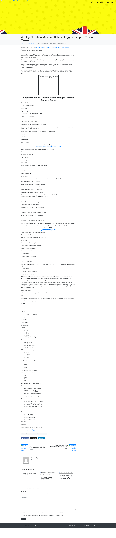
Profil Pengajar (109, 2)
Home (92, 2)
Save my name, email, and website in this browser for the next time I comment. (43, 515)
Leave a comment (66, 47)
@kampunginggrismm (32, 430)
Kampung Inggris (56, 47)
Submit (23, 519)
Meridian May (34, 458)
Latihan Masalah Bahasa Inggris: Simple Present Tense (34, 433)
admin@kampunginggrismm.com (43, 47)
